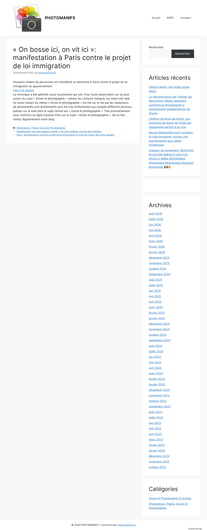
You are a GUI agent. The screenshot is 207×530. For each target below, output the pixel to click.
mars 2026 (156, 241)
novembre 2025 (159, 263)
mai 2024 (155, 362)
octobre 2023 (157, 401)
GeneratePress (127, 524)
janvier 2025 (157, 318)
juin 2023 (155, 423)
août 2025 (155, 279)
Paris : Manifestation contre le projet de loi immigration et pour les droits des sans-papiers (65, 134)
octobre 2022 (157, 467)
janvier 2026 (157, 252)
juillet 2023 (156, 417)
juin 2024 (155, 357)
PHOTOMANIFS (60, 17)
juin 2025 (155, 290)
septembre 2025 (159, 274)
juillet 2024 (156, 351)
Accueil (156, 17)
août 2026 (155, 213)
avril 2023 (155, 434)
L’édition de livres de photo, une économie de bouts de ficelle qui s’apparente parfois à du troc (170, 123)
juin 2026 (155, 224)
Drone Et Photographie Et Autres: (170, 498)
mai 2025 (155, 296)
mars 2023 (156, 439)
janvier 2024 (157, 384)
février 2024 (157, 379)
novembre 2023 (159, 395)
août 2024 (155, 345)
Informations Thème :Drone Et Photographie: (41, 127)
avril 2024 (155, 368)
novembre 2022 (159, 461)
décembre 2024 (159, 323)
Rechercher (156, 47)
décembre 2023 (159, 390)
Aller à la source (23, 90)
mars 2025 (156, 307)
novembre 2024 (159, 329)
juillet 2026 (156, 219)
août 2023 (155, 412)
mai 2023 (155, 428)
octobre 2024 (157, 334)
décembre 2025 (159, 257)
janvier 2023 (157, 450)
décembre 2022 (159, 456)
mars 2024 (156, 373)
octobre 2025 (157, 268)
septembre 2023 (159, 406)
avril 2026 (155, 235)
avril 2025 (155, 301)
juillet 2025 (156, 285)
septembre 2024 (159, 340)
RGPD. (170, 17)
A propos (185, 17)
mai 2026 (155, 230)
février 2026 (157, 246)
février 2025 (156, 312)
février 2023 (157, 445)
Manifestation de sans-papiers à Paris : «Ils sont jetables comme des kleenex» (59, 131)
